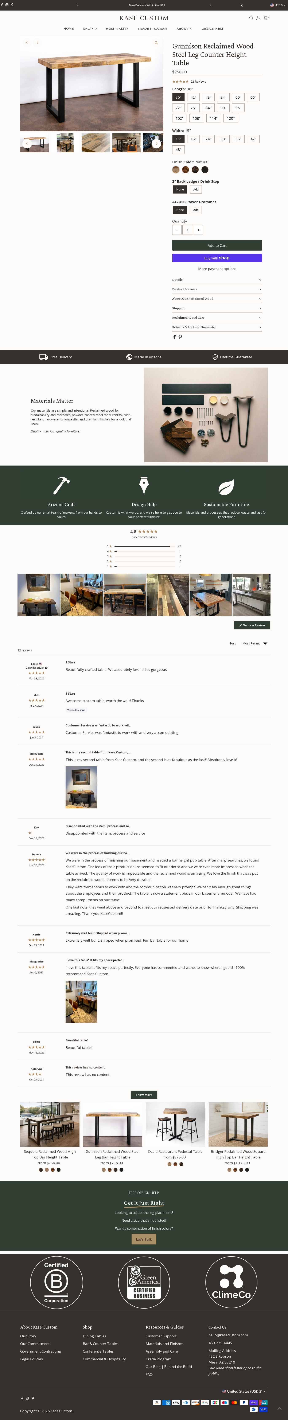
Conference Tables (98, 1351)
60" (238, 97)
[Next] (210, 5)
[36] (41, 1170)
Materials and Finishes (164, 1343)
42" (193, 97)
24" (208, 139)
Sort (233, 643)
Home (68, 29)
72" (178, 107)
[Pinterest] (12, 5)
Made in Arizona (148, 356)
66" (253, 97)
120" (231, 118)
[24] (169, 1164)
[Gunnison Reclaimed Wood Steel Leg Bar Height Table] (112, 1124)
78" (193, 107)
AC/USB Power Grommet (194, 201)
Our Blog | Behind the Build (169, 1366)
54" (223, 97)
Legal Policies (31, 1359)
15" (178, 139)
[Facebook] (2, 5)
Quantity (179, 221)
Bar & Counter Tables (100, 1343)
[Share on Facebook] (174, 337)
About (183, 29)
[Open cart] (265, 18)
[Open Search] (251, 18)
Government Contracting (40, 1351)
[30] (229, 1170)
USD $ (279, 5)
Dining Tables (94, 1336)
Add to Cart (217, 245)
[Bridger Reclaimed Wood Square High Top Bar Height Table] (238, 1124)
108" (197, 118)
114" (214, 118)
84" (208, 107)
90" (223, 107)
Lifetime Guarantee (236, 356)
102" (179, 118)
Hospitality (117, 29)
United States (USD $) (244, 1391)
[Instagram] (6, 5)
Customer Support (161, 1336)
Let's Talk (144, 1239)
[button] (189, 81)
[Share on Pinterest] (180, 337)
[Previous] (77, 5)
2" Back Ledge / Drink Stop (195, 181)
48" (208, 97)
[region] (144, 595)
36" (178, 97)
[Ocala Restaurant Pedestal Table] (175, 1124)
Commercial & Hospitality (104, 1359)
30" (223, 139)
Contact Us (217, 1327)
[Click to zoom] (156, 43)
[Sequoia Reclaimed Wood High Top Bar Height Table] (50, 1124)
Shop (88, 29)
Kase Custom (61, 1410)
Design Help (213, 29)
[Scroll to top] (279, 1408)
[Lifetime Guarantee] (215, 358)
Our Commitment (35, 1343)
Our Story (28, 1336)
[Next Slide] (267, 595)
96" (238, 107)
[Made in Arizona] (129, 358)
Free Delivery (61, 356)
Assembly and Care (162, 1351)
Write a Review (256, 626)
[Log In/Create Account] (258, 18)
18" (193, 139)
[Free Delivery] (43, 358)
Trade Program (152, 29)
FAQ (149, 1374)
